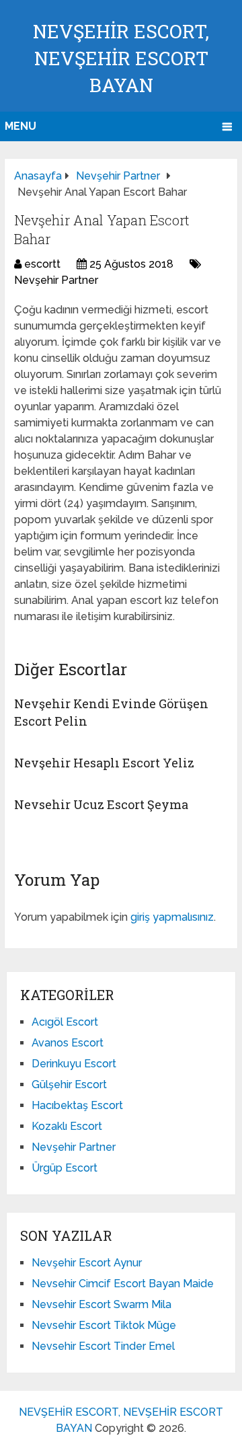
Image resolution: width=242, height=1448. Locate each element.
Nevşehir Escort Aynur (87, 1262)
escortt (42, 264)
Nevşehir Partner (56, 280)
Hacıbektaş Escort (77, 1105)
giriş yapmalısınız (172, 917)
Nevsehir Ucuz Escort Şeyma (101, 804)
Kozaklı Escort (67, 1126)
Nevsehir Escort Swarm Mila (101, 1304)
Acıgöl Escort (65, 1022)
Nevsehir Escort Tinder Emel (103, 1346)
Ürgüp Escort (64, 1167)
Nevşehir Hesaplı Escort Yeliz (104, 763)
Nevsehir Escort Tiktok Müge (104, 1325)
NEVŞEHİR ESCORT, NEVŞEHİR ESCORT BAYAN (121, 58)
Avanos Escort (68, 1042)
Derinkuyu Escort (74, 1063)
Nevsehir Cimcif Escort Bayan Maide (123, 1283)
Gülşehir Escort (69, 1084)
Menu (20, 126)
